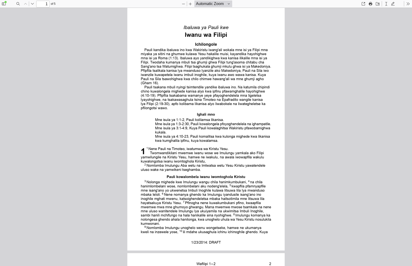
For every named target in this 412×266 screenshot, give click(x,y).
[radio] (386, 3)
